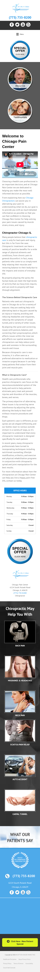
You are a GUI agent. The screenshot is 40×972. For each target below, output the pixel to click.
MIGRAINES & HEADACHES (20, 680)
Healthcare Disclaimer (9, 959)
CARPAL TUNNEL (20, 814)
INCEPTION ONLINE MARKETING (25, 955)
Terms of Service (18, 963)
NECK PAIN (20, 715)
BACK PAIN (20, 645)
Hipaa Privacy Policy (24, 959)
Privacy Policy (7, 963)
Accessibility (29, 963)
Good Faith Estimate (9, 968)
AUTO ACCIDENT (20, 779)
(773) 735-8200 (20, 17)
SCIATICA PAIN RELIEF (20, 744)
